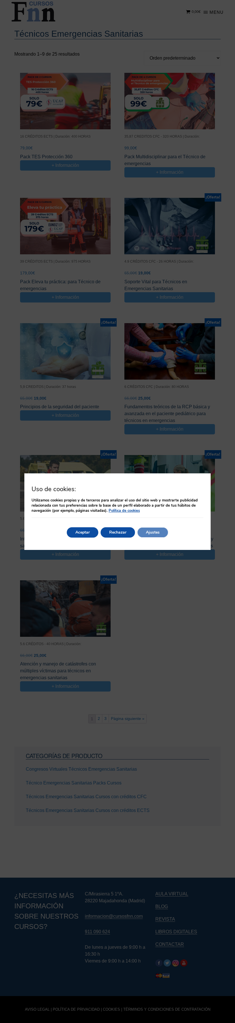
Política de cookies (124, 510)
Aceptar (82, 532)
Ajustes (153, 532)
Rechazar (117, 532)
